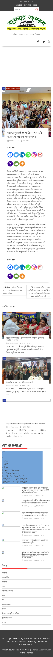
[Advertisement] (26, 66)
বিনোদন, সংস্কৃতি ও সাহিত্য (13, 89)
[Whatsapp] (28, 153)
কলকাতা (4, 581)
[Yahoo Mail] (10, 162)
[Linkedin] (22, 153)
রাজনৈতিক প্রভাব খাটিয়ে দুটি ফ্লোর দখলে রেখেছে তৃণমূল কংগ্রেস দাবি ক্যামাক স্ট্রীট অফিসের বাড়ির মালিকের (35, 490)
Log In (35, 5)
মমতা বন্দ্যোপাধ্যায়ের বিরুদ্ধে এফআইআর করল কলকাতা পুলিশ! (35, 541)
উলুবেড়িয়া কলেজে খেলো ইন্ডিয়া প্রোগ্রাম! (19, 382)
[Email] (16, 162)
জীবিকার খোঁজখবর (7, 590)
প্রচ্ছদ (4, 608)
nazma (26, 141)
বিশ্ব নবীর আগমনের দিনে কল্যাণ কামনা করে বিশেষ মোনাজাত (25, 423)
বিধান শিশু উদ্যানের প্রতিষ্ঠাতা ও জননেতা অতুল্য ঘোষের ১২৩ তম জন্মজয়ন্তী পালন (35, 513)
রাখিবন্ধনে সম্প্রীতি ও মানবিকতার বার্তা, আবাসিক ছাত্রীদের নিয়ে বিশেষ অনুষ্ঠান (25, 338)
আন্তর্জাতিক (5, 577)
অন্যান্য (4, 572)
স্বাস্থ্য (4, 622)
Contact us (27, 5)
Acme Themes (26, 652)
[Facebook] (10, 153)
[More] (22, 162)
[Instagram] (34, 153)
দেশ (3, 599)
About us (19, 5)
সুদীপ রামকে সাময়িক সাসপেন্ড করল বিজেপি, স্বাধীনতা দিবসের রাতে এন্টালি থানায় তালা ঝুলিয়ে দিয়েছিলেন (35, 554)
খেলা (3, 586)
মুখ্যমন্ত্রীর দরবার (7, 617)
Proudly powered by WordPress (15, 649)
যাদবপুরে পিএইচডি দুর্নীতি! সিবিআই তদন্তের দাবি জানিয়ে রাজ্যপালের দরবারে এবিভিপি (36, 501)
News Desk (26, 343)
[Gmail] (40, 153)
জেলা (4, 89)
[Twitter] (16, 153)
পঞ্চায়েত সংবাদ (6, 604)
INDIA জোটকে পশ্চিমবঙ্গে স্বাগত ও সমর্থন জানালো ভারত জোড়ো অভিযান (12, 290)
